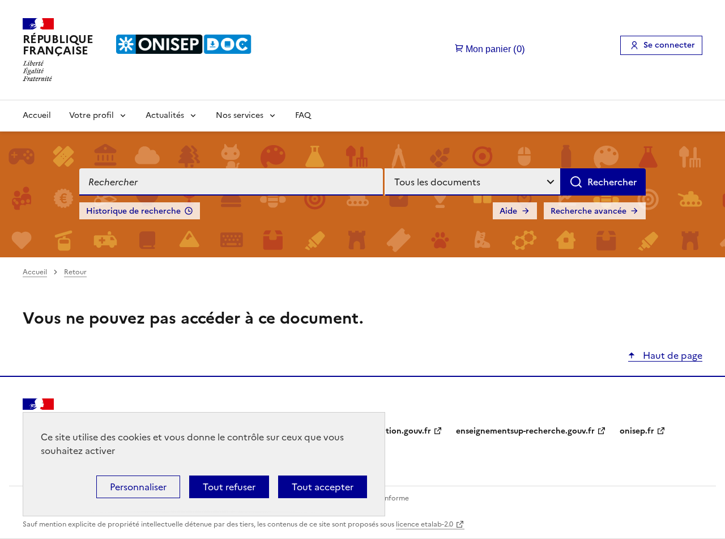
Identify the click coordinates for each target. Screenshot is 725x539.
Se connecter (669, 45)
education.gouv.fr (396, 431)
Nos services (239, 115)
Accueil (37, 115)
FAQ (303, 115)
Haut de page (671, 355)
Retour (75, 272)
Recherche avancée (588, 211)
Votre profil (91, 115)
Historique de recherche (133, 211)
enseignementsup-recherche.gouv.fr (525, 431)
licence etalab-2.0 (424, 524)
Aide (508, 211)
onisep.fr (637, 431)
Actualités (165, 115)
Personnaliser (138, 487)
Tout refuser (229, 487)
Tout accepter (322, 487)
